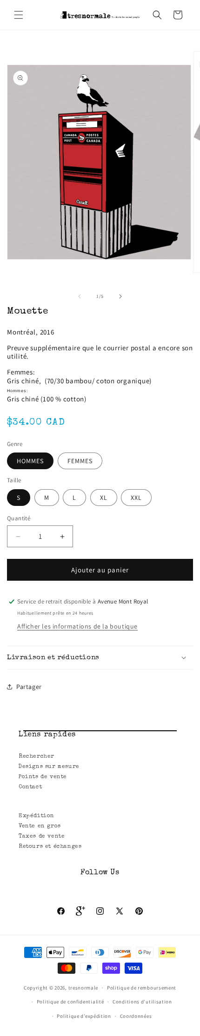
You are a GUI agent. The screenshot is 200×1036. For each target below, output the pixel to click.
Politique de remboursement (141, 987)
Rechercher (36, 757)
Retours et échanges (50, 847)
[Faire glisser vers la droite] (120, 296)
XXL (136, 497)
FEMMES (80, 461)
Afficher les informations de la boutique (77, 626)
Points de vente (43, 777)
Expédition (36, 816)
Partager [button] (29, 686)
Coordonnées (136, 1016)
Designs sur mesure (49, 767)
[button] (18, 15)
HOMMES (30, 461)
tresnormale (83, 987)
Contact (30, 787)
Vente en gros (40, 826)
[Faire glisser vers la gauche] (79, 296)
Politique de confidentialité (70, 1001)
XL (103, 497)
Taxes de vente (42, 836)
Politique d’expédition (84, 1016)
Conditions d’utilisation (142, 1001)
